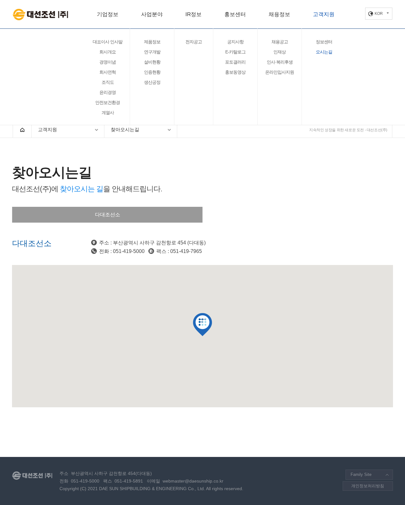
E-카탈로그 (235, 51)
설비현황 (152, 62)
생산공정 (152, 82)
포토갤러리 (235, 62)
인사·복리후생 (280, 62)
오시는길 (324, 51)
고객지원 (323, 14)
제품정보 (152, 41)
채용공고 (279, 41)
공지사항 (235, 41)
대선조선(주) (40, 14)
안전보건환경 (107, 102)
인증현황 (152, 72)
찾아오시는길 (125, 129)
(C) (83, 488)
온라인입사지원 (279, 72)
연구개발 (152, 51)
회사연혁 (107, 72)
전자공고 (193, 41)
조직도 (108, 82)
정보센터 (324, 41)
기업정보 (107, 14)
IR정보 (193, 14)
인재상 (279, 51)
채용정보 (279, 14)
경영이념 (107, 62)
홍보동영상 (235, 72)
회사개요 (107, 51)
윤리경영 (107, 92)
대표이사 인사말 (107, 41)
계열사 (108, 112)
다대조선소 (107, 214)
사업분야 (152, 14)
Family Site (361, 474)
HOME (22, 130)
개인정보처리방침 (367, 485)
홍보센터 (235, 14)
